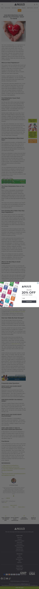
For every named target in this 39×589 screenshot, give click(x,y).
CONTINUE (29, 301)
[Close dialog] (38, 283)
